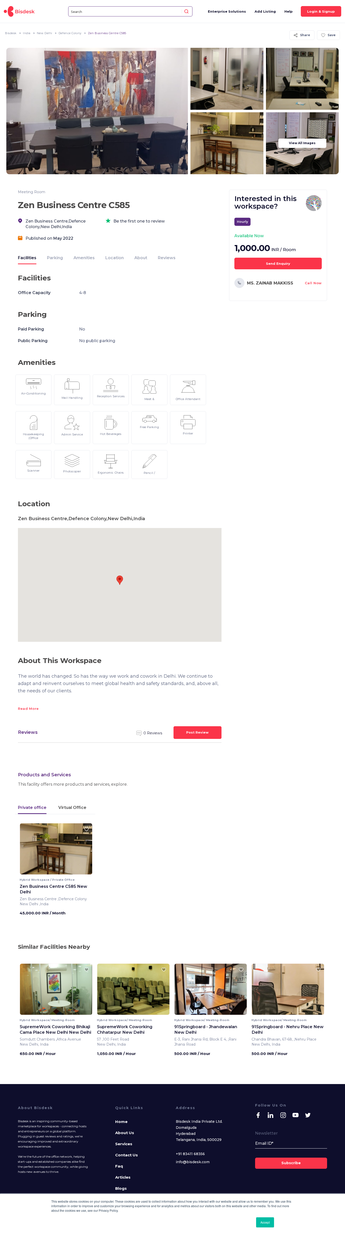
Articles (123, 1177)
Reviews (167, 257)
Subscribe (291, 1163)
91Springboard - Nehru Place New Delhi (288, 1029)
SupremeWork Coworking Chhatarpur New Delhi (124, 1029)
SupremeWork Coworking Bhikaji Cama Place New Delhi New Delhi (55, 1029)
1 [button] (52, 871)
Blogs (121, 1188)
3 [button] (57, 871)
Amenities (84, 257)
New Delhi (44, 33)
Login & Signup (321, 11)
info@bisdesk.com (193, 1162)
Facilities (27, 257)
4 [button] (60, 871)
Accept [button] (265, 1222)
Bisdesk (11, 33)
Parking (55, 257)
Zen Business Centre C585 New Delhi (53, 889)
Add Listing (265, 11)
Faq (119, 1166)
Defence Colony (70, 33)
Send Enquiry (278, 263)
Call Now (313, 283)
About (140, 257)
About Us (124, 1132)
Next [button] (84, 850)
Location (114, 257)
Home (121, 1121)
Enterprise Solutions (227, 11)
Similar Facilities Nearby (54, 946)
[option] (56, 850)
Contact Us (126, 1155)
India (27, 33)
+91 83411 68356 (190, 1154)
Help (288, 11)
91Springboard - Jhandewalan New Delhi (205, 1029)
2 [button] (55, 871)
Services (123, 1143)
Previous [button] (28, 850)
